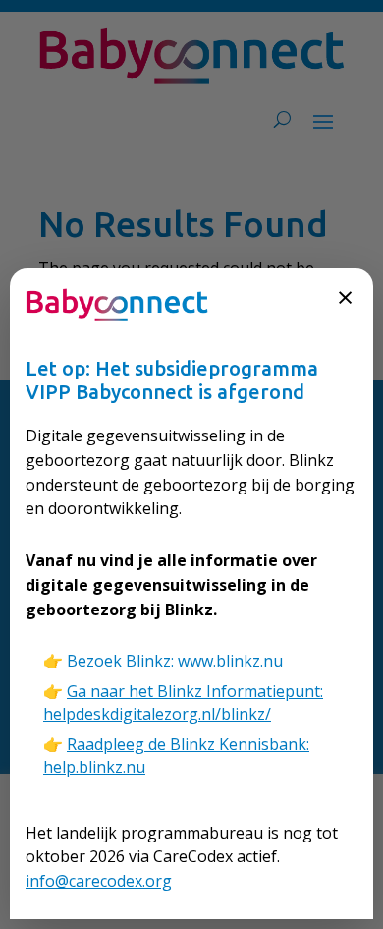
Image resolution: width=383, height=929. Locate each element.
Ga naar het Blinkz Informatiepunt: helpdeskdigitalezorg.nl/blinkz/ (183, 702)
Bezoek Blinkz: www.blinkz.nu (175, 660)
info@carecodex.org (99, 881)
